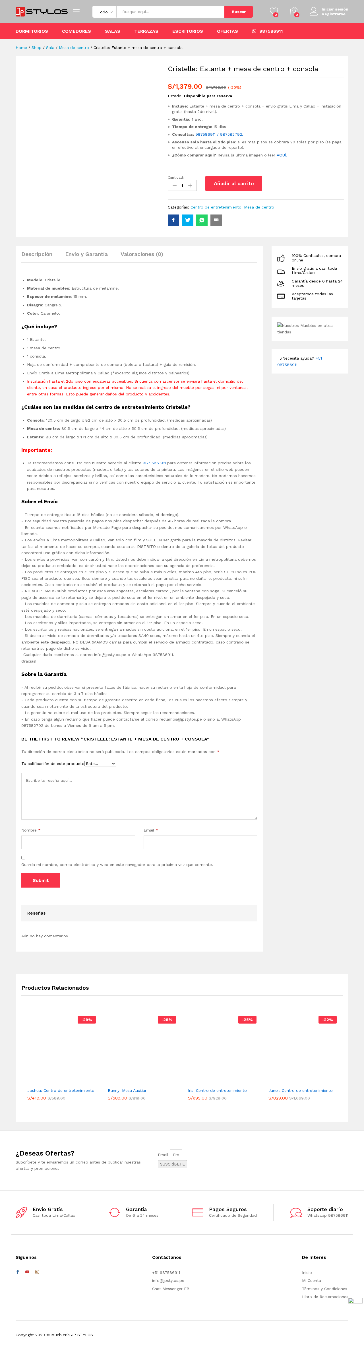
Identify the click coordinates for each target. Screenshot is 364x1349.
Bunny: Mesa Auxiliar (127, 1090)
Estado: (175, 96)
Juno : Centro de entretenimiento (300, 1090)
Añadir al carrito (234, 183)
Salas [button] (112, 31)
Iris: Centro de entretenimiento (217, 1090)
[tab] (39, 256)
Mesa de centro (259, 207)
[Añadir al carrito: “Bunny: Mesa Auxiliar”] (133, 1081)
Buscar (239, 11)
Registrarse (334, 14)
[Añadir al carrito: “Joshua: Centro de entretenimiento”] (52, 1081)
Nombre (31, 830)
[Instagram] (37, 1272)
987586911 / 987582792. (219, 134)
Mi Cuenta (311, 1280)
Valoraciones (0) (142, 254)
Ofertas (227, 31)
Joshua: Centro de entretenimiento (60, 1090)
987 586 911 (154, 463)
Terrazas (146, 31)
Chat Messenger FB (170, 1288)
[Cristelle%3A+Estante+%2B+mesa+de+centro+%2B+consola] (187, 220)
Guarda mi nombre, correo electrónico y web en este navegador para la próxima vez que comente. (117, 864)
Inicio (307, 1272)
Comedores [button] (76, 31)
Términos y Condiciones (324, 1288)
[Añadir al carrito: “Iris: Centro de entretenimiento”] (213, 1081)
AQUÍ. (282, 155)
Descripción (36, 254)
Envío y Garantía (86, 254)
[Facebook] (17, 1272)
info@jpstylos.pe (168, 1280)
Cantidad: (176, 177)
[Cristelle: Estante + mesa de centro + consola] (173, 220)
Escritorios (187, 31)
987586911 (271, 31)
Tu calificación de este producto (52, 763)
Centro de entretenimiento (216, 207)
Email (151, 830)
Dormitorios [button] (32, 31)
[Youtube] (27, 1272)
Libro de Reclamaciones (325, 1296)
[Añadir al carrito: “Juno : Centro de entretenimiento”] (293, 1081)
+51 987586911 (166, 1272)
